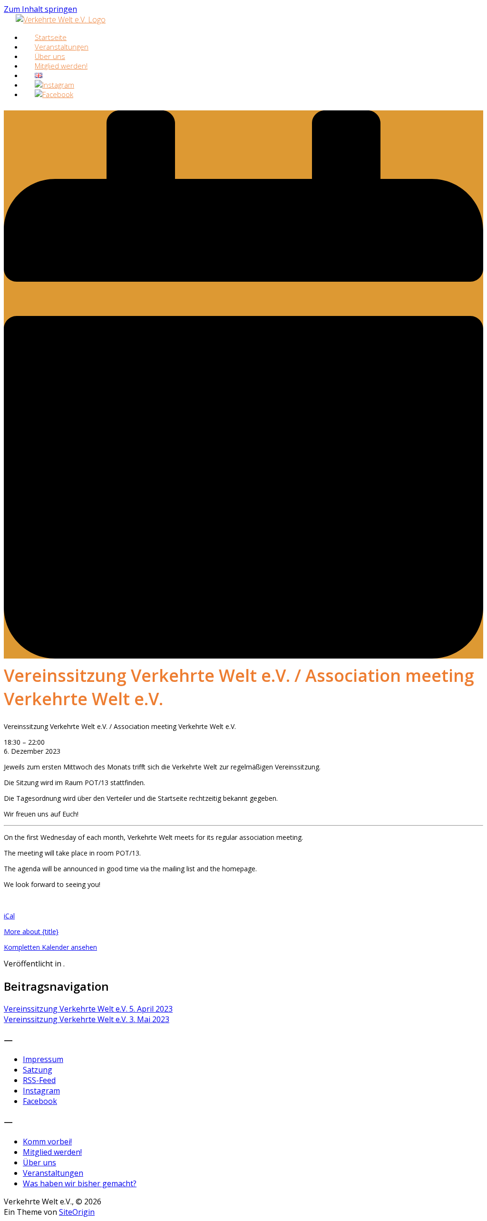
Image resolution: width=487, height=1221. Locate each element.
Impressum (43, 1059)
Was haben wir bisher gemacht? (79, 1183)
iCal (9, 915)
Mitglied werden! (61, 65)
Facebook (40, 1101)
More (31, 931)
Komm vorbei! (47, 1141)
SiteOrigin (77, 1212)
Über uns (39, 1162)
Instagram (41, 1090)
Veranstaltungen (53, 1173)
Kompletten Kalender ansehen (50, 947)
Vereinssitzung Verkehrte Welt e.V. (88, 1009)
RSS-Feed (39, 1080)
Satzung (37, 1069)
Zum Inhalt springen (40, 9)
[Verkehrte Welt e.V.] (60, 19)
